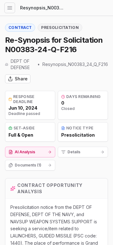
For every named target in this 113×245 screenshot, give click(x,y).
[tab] (30, 152)
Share (21, 78)
